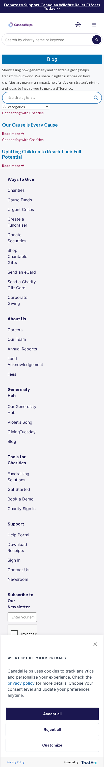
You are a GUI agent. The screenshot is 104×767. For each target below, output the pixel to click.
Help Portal (18, 534)
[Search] (96, 39)
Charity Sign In (22, 508)
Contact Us (18, 569)
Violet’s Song (20, 422)
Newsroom (18, 579)
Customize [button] (52, 745)
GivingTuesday (22, 431)
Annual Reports (22, 348)
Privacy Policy (15, 762)
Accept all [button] (52, 714)
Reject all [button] (52, 729)
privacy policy (21, 683)
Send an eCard (22, 272)
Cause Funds (20, 199)
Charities (16, 190)
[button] (95, 644)
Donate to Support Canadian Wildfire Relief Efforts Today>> (52, 6)
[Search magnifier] (95, 97)
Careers (15, 329)
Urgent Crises (21, 209)
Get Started (19, 489)
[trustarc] (88, 762)
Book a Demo (21, 498)
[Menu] (94, 25)
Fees (12, 374)
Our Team (17, 339)
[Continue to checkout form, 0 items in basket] (79, 25)
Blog (12, 441)
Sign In (14, 560)
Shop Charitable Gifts (17, 256)
